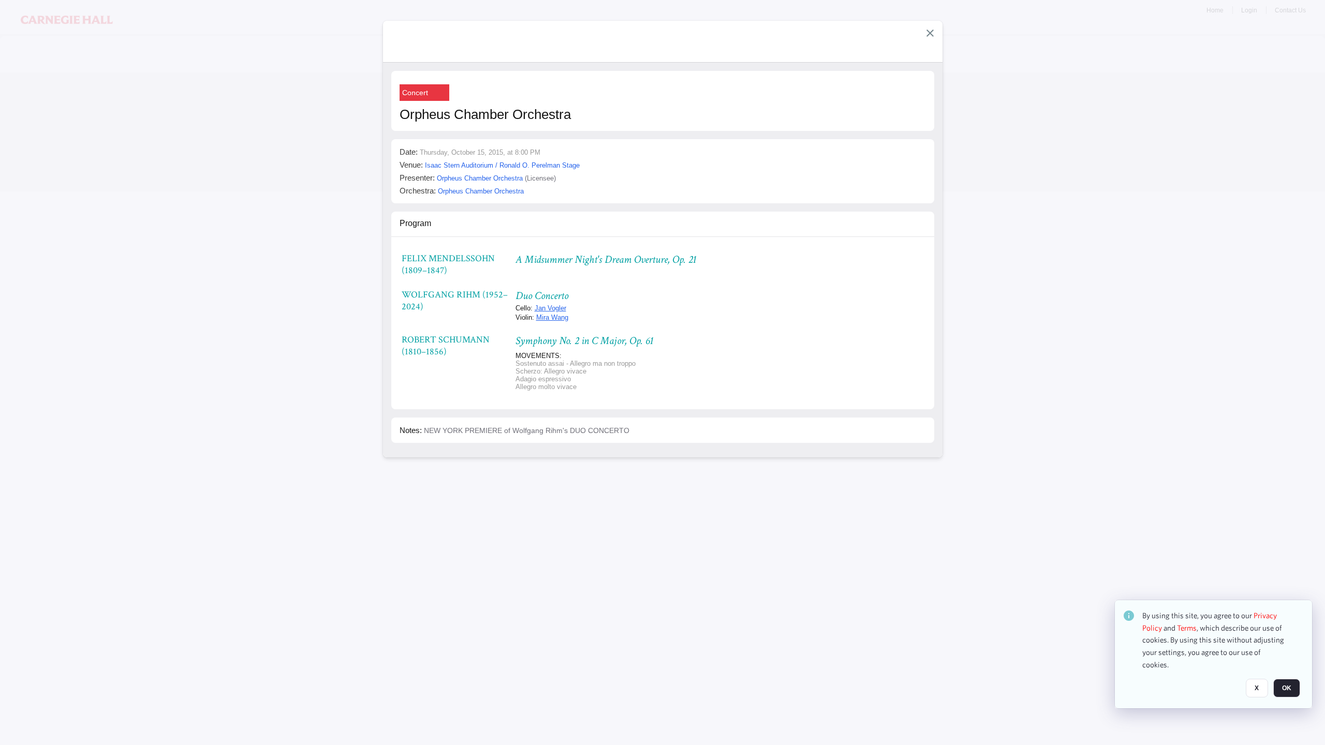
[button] (930, 33)
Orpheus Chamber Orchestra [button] (480, 178)
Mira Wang (552, 317)
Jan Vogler (550, 308)
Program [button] (415, 223)
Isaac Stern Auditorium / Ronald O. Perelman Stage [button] (502, 165)
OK (1286, 688)
